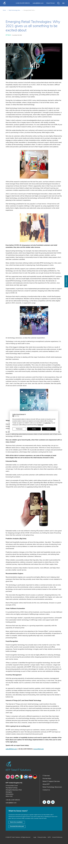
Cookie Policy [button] (47, 423)
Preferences (19, 429)
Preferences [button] (40, 424)
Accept (49, 429)
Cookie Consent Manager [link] (18, 414)
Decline (34, 429)
